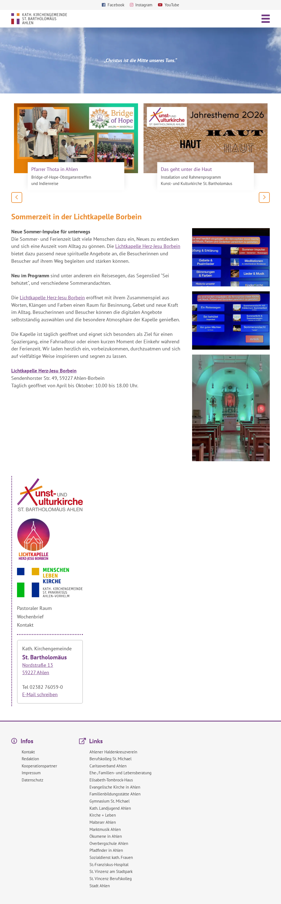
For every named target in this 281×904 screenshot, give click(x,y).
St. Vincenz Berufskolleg (110, 878)
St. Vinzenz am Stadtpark (111, 871)
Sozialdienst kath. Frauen (111, 857)
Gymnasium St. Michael (109, 801)
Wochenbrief (30, 616)
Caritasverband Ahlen (108, 765)
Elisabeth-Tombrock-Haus (111, 780)
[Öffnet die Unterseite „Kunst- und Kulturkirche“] (50, 509)
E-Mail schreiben (40, 694)
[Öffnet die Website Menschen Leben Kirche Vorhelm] (50, 595)
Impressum (31, 772)
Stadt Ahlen (99, 885)
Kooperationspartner (39, 765)
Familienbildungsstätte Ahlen (114, 794)
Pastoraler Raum (34, 608)
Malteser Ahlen (102, 822)
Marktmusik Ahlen (105, 829)
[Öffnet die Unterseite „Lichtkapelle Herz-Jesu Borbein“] (33, 559)
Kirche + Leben (102, 815)
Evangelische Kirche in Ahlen (114, 787)
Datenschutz (32, 780)
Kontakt (25, 625)
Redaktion (30, 758)
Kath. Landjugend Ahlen (110, 808)
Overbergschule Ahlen (108, 843)
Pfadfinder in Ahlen (106, 850)
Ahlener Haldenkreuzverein (113, 751)
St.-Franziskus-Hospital (108, 864)
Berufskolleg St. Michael (110, 758)
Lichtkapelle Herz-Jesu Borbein (147, 246)
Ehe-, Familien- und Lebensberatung (120, 772)
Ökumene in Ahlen (105, 836)
